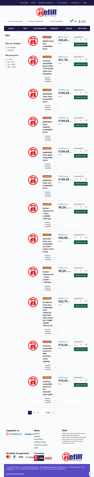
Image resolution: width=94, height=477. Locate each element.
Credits (36, 447)
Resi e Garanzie (38, 439)
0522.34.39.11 (62, 467)
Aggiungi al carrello (80, 44)
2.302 (48, 413)
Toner (25, 28)
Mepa (33, 3)
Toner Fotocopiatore (40, 28)
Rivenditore (24, 3)
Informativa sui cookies (40, 445)
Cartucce (11, 28)
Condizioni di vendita (40, 442)
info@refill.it (9, 469)
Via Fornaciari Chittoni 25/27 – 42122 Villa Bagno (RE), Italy (39, 467)
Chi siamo (37, 433)
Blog (85, 3)
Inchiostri (69, 28)
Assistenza (37, 436)
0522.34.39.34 (75, 467)
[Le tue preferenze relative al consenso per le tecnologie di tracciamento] (91, 474)
